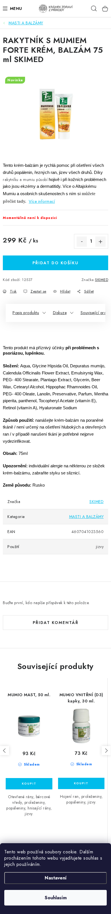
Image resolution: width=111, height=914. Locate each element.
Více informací (42, 201)
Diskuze (60, 313)
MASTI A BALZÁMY (86, 516)
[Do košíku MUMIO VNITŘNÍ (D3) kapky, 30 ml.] (81, 783)
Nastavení (56, 878)
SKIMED (101, 279)
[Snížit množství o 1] (82, 242)
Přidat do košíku (55, 263)
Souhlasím (56, 897)
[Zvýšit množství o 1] (100, 242)
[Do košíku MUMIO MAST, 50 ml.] (29, 783)
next (106, 750)
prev (4, 750)
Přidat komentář (56, 622)
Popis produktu (26, 313)
